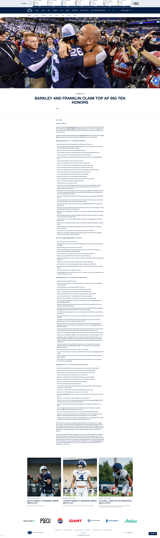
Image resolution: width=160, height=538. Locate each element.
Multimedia (75, 10)
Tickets (43, 10)
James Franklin (70, 128)
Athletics (55, 10)
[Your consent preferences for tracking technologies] (2, 536)
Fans (61, 10)
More (75, 15)
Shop (49, 10)
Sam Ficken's (96, 400)
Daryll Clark (92, 219)
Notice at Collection (107, 530)
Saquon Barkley (72, 127)
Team (50, 15)
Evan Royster (98, 157)
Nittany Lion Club (84, 10)
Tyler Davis (58, 364)
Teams (36, 10)
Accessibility (83, 532)
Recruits (67, 10)
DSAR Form (87, 530)
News (63, 15)
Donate (68, 15)
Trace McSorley (82, 135)
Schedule (44, 15)
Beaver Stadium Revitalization (98, 10)
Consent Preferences (67, 530)
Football (29, 498)
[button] (32, 3)
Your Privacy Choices (96, 530)
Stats (56, 15)
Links (40, 6)
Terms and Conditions (78, 530)
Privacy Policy (58, 530)
